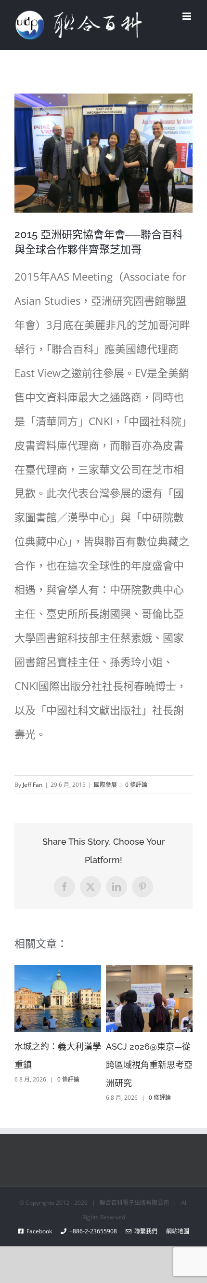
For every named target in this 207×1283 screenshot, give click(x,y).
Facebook (42, 1231)
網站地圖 (173, 1231)
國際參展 (105, 785)
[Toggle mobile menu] (187, 16)
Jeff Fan (32, 785)
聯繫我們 (144, 1231)
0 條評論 (136, 785)
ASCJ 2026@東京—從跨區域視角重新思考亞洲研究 (149, 1064)
